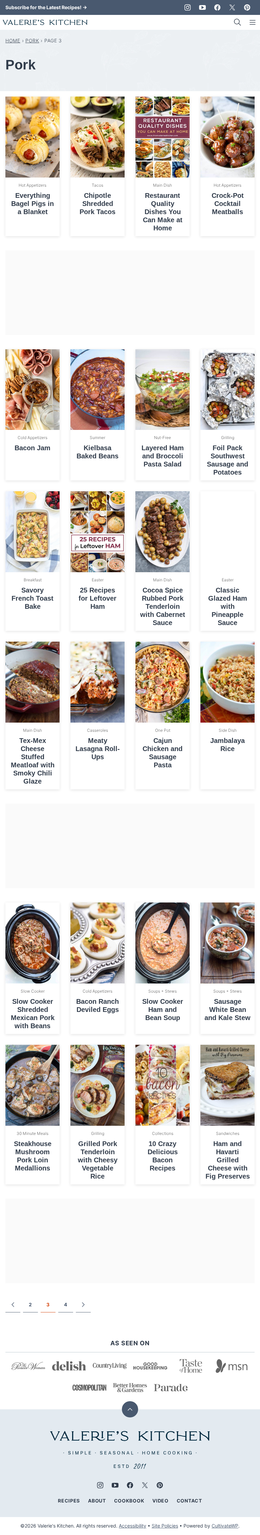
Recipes (69, 1500)
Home (12, 40)
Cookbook (129, 1500)
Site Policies (165, 1526)
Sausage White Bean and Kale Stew (227, 1009)
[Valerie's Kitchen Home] (45, 22)
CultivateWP (225, 1526)
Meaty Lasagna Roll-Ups (97, 749)
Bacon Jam (32, 448)
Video (160, 1500)
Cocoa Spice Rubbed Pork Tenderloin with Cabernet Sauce (162, 606)
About (97, 1500)
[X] (232, 7)
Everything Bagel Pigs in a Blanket (32, 203)
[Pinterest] (247, 7)
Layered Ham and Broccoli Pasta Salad (163, 456)
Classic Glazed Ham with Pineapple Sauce (227, 606)
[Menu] (252, 22)
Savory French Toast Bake (32, 598)
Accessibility (132, 1526)
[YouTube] (202, 7)
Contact (189, 1500)
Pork (32, 40)
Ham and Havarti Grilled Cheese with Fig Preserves (227, 1160)
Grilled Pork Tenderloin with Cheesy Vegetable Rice (97, 1160)
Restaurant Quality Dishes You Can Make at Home (162, 212)
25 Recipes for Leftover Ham (97, 598)
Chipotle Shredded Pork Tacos (97, 203)
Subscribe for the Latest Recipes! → (46, 7)
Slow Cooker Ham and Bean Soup (162, 1009)
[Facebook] (217, 7)
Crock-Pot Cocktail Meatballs (228, 203)
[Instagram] (187, 7)
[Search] (237, 22)
